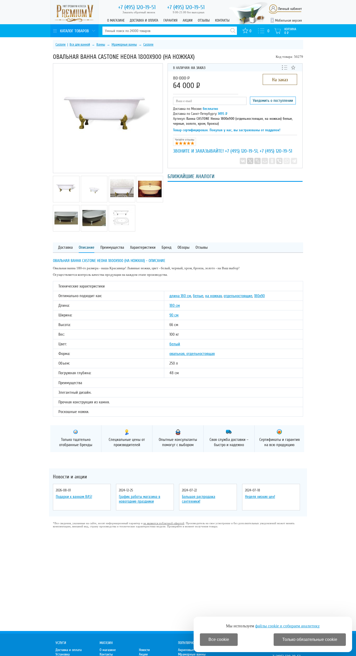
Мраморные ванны (124, 44)
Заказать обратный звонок (138, 12)
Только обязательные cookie (309, 639)
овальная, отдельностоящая (192, 353)
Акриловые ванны (191, 650)
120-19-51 (137, 7)
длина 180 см (180, 295)
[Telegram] (294, 161)
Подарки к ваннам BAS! (74, 496)
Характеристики (143, 247)
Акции (188, 20)
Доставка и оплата (144, 20)
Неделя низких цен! (260, 496)
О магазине (116, 20)
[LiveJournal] (257, 161)
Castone (61, 44)
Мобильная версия (288, 20)
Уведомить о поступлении (273, 100)
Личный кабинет (290, 9)
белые (198, 295)
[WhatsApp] (287, 161)
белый (174, 344)
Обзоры (183, 247)
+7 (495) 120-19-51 (241, 151)
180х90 (259, 295)
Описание (86, 247)
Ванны (100, 44)
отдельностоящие (238, 295)
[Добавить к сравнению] (285, 67)
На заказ (280, 80)
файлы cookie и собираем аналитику (287, 626)
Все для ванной (80, 44)
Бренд (166, 247)
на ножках (213, 295)
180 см (174, 305)
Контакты (222, 20)
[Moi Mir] (265, 161)
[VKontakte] (243, 161)
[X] (250, 161)
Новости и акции (70, 477)
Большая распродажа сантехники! (198, 499)
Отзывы (204, 20)
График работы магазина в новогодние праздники (139, 499)
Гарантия (170, 20)
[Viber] (279, 161)
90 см (174, 315)
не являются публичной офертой (163, 523)
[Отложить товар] (293, 67)
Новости (144, 650)
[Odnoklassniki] (272, 161)
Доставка (65, 247)
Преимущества (112, 247)
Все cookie (218, 639)
